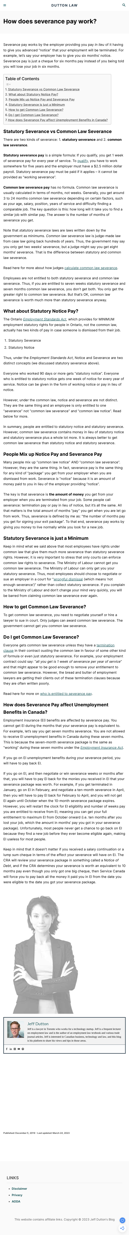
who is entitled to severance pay (66, 694)
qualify (82, 161)
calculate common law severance (90, 268)
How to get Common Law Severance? (36, 109)
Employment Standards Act (44, 319)
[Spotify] (23, 1049)
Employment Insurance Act (101, 748)
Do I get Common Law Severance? (33, 115)
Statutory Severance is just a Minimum (37, 104)
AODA (16, 1201)
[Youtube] (19, 1049)
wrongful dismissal (68, 579)
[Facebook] (7, 1049)
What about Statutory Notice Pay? (33, 94)
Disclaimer (19, 1188)
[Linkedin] (11, 1049)
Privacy (17, 1195)
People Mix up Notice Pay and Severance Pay (42, 99)
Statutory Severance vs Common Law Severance (44, 89)
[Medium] (15, 1049)
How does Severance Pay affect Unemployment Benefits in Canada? (58, 120)
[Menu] (5, 5)
